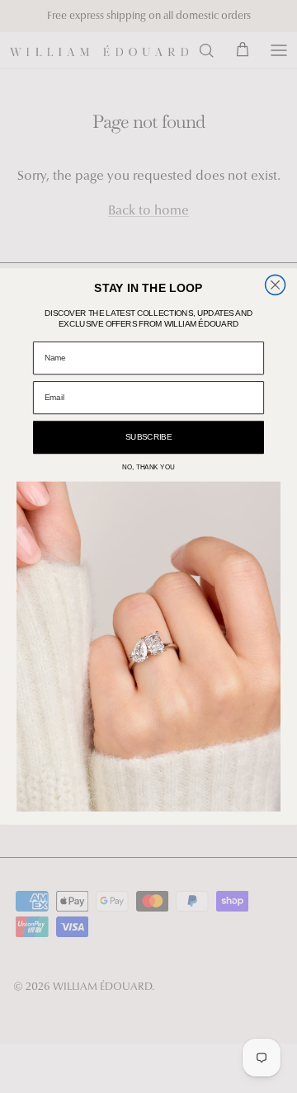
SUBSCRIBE (148, 436)
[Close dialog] (275, 284)
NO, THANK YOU (148, 467)
